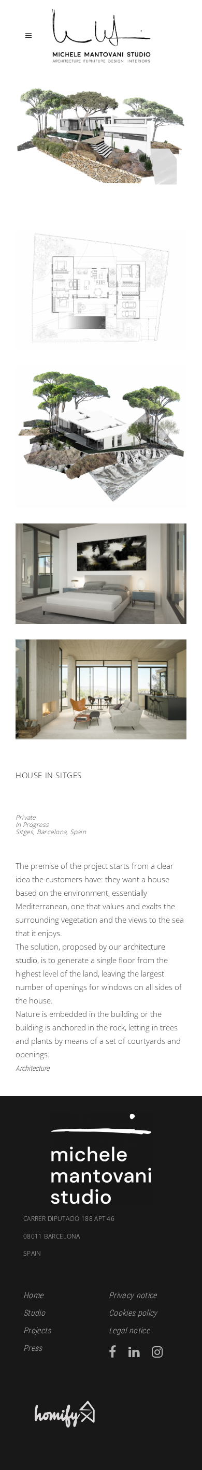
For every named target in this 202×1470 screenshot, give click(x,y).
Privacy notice (132, 1295)
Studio (34, 1313)
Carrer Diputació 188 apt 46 (68, 1219)
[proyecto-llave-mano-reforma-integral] (101, 143)
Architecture (32, 1068)
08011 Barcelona (51, 1245)
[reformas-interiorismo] (101, 689)
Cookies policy (133, 1313)
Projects (37, 1330)
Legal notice (129, 1330)
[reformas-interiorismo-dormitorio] (101, 573)
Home (33, 1295)
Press (32, 1348)
